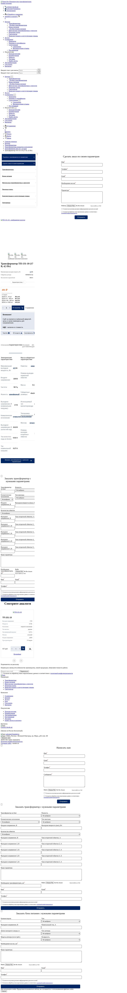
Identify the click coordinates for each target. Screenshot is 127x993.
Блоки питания (14, 27)
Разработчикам (14, 55)
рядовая (34, 366)
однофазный (14, 394)
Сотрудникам (13, 45)
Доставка (12, 59)
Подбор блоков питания (17, 29)
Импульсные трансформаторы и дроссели (23, 30)
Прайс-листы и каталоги (13, 720)
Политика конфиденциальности (12, 741)
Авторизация (11, 10)
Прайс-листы (13, 61)
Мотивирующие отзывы (21, 48)
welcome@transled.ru (12, 734)
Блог (6, 701)
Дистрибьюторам (10, 62)
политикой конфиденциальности (69, 213)
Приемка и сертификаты (17, 43)
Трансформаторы (14, 23)
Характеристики (17, 282)
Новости (12, 57)
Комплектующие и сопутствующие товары (23, 36)
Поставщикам (13, 50)
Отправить (81, 217)
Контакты (8, 66)
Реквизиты (12, 41)
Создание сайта (6, 743)
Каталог (7, 22)
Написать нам (6, 738)
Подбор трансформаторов (18, 25)
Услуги (7, 38)
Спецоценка (17, 46)
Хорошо (4, 991)
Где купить (8, 64)
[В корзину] (23, 648)
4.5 (30, 272)
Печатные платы (14, 32)
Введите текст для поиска (9, 70)
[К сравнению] (30, 649)
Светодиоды (13, 34)
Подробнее (17, 654)
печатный (34, 423)
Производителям (14, 54)
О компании (9, 39)
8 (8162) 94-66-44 (6, 727)
